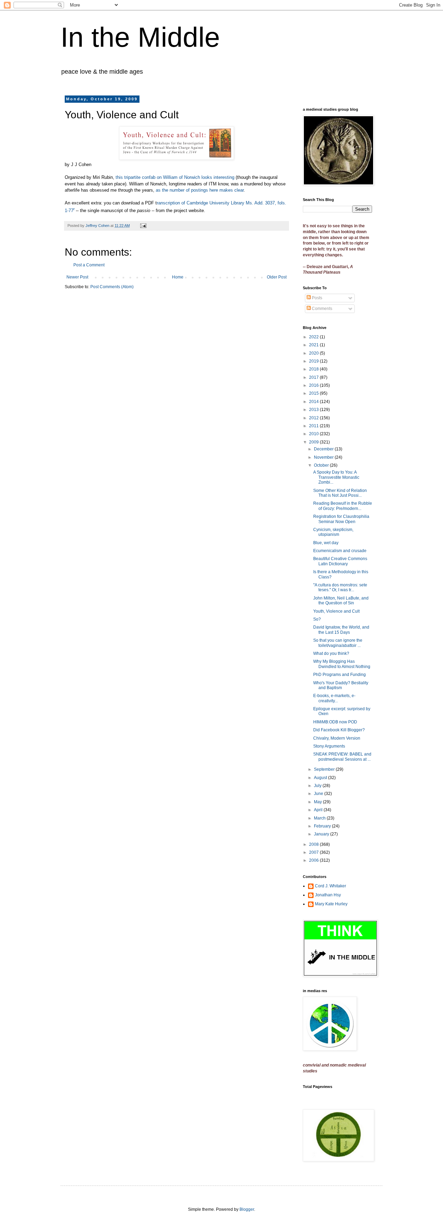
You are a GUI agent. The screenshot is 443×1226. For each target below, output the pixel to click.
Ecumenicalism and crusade (340, 550)
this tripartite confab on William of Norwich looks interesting (175, 177)
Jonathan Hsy (328, 895)
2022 (314, 337)
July (318, 785)
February (323, 826)
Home (177, 277)
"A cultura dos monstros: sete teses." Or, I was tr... (340, 587)
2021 (314, 344)
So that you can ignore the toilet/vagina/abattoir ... (337, 643)
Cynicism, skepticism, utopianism (333, 532)
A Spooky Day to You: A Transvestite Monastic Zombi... (336, 477)
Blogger (246, 1209)
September (325, 769)
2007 (314, 852)
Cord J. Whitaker (330, 886)
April (319, 809)
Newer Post (77, 277)
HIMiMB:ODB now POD (335, 722)
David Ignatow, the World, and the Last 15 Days (341, 629)
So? (317, 619)
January (322, 834)
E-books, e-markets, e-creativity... (334, 698)
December (324, 449)
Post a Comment (89, 265)
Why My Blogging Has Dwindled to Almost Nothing (341, 664)
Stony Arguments (329, 746)
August (321, 777)
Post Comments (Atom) (112, 286)
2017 (314, 377)
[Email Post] (142, 225)
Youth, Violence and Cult (336, 611)
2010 (314, 433)
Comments (321, 308)
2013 (314, 409)
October (322, 465)
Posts (316, 297)
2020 (314, 353)
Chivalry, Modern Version (336, 738)
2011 (314, 425)
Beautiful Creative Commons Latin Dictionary (340, 561)
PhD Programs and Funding (339, 674)
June (319, 793)
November (324, 457)
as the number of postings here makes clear (200, 190)
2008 (314, 844)
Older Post (277, 277)
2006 (314, 860)
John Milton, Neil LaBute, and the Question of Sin (341, 600)
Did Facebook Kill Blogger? (339, 730)
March (320, 818)
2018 (314, 369)
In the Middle (140, 37)
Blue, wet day (325, 542)
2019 (314, 361)
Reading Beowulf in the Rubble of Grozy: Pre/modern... (342, 506)
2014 (314, 401)
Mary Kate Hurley (331, 904)
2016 (314, 385)
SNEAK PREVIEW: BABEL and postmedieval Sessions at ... (342, 756)
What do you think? (331, 653)
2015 (314, 393)
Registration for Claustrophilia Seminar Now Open (341, 519)
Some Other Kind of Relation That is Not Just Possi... (340, 493)
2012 (314, 417)
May (318, 801)
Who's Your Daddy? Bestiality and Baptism (340, 685)
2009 (314, 442)
